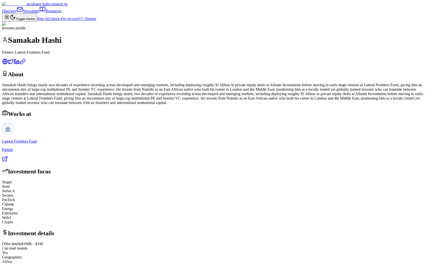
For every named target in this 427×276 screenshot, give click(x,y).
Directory (9, 11)
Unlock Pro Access (63, 19)
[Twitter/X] (11, 63)
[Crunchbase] (23, 63)
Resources (53, 11)
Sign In (42, 19)
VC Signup (87, 19)
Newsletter (31, 11)
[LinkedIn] (17, 63)
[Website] (5, 63)
